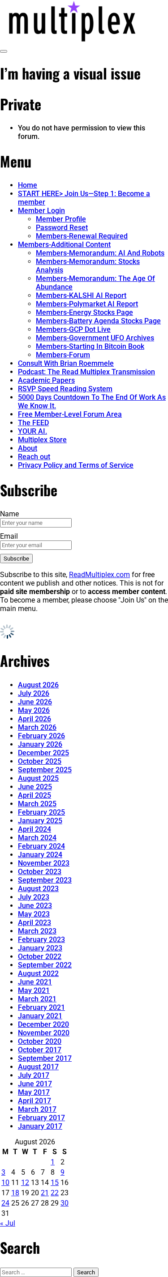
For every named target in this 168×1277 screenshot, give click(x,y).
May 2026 (34, 710)
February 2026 (41, 736)
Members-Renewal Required (82, 236)
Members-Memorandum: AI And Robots (100, 253)
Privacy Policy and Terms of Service (76, 465)
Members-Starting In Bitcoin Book (90, 346)
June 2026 (35, 702)
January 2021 (40, 1016)
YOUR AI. (32, 431)
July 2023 (33, 897)
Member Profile (61, 219)
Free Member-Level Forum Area (70, 414)
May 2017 (34, 1092)
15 (55, 1182)
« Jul (7, 1223)
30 (64, 1203)
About (27, 448)
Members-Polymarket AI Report (87, 304)
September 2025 (45, 770)
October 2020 (39, 1041)
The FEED (33, 423)
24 (5, 1203)
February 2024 (41, 846)
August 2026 (38, 685)
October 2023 (39, 871)
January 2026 (40, 744)
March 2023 (37, 931)
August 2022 (38, 973)
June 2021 (35, 982)
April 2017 (34, 1101)
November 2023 (43, 863)
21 (45, 1193)
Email (9, 536)
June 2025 (35, 787)
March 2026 (37, 727)
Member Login (41, 210)
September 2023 (45, 880)
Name (9, 514)
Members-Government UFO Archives (95, 338)
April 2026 (34, 719)
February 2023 (41, 939)
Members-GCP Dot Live (73, 329)
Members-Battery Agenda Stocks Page (98, 321)
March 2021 (37, 999)
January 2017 (40, 1126)
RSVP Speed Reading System (65, 389)
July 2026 (33, 693)
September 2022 (45, 965)
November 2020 (43, 1033)
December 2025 (43, 753)
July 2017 (33, 1075)
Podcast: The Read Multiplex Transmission (86, 372)
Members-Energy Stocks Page (84, 312)
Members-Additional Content (64, 244)
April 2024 (34, 829)
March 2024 (37, 837)
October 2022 (39, 956)
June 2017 (35, 1084)
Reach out (34, 456)
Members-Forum (63, 355)
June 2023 (35, 905)
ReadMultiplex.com (99, 574)
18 (15, 1193)
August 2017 (38, 1067)
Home (27, 185)
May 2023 (34, 914)
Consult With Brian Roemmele (66, 363)
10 (5, 1182)
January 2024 (40, 854)
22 (55, 1193)
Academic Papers (46, 380)
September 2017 (45, 1058)
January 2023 (40, 948)
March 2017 (37, 1109)
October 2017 (39, 1050)
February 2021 (41, 1007)
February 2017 (41, 1118)
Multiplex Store (42, 439)
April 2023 (34, 922)
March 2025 (37, 804)
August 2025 (38, 778)
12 (25, 1182)
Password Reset (62, 227)
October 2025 (39, 761)
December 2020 (43, 1024)
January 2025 (40, 820)
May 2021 (34, 990)
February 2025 (41, 812)
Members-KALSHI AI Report (81, 295)
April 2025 (34, 795)
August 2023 (38, 888)
